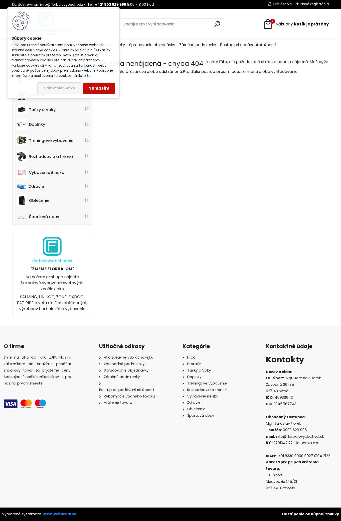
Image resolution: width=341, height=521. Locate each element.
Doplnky (37, 124)
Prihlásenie (282, 3)
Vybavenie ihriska (46, 172)
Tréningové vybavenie (51, 140)
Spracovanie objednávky (152, 44)
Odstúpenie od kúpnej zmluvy (310, 514)
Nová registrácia (315, 3)
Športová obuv (44, 217)
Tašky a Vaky (42, 110)
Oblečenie (39, 200)
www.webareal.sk (59, 514)
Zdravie (36, 186)
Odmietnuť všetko (59, 88)
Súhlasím (99, 88)
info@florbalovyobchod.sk (62, 4)
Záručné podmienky (197, 44)
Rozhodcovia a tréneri (51, 156)
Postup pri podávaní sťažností (248, 44)
